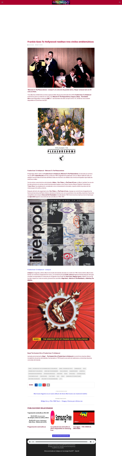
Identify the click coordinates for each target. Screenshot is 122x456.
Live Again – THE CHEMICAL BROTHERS (82, 427)
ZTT (61, 378)
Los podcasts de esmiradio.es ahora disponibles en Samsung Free (60, 428)
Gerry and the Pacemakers (51, 371)
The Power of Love (33, 376)
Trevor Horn (43, 376)
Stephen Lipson (81, 373)
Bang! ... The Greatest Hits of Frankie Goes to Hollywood (43, 368)
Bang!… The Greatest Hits (65, 368)
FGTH (84, 368)
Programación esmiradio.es (37, 427)
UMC (58, 376)
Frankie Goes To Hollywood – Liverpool (39, 269)
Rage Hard (59, 373)
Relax (65, 373)
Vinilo (62, 376)
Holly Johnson (63, 371)
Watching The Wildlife (34, 378)
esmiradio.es (78, 368)
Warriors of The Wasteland (73, 376)
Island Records (73, 371)
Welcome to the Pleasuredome (49, 378)
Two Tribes (52, 376)
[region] (61, 22)
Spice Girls (72, 373)
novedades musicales (49, 373)
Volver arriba (90, 440)
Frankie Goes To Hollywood (35, 371)
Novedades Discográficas (35, 373)
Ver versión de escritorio (62, 435)
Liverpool (82, 371)
